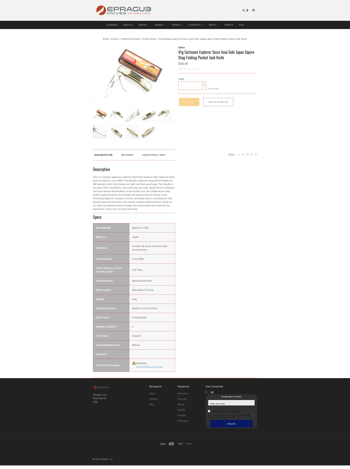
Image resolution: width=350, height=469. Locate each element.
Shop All (128, 25)
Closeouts (195, 25)
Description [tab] (103, 154)
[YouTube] (212, 392)
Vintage (176, 25)
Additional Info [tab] (154, 154)
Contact (229, 25)
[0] (253, 10)
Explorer (181, 47)
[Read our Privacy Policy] (253, 415)
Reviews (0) (197, 69)
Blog (241, 25)
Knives (143, 25)
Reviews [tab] (127, 154)
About (212, 25)
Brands (159, 25)
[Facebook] (206, 392)
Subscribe (231, 423)
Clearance (112, 25)
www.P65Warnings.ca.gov (149, 366)
